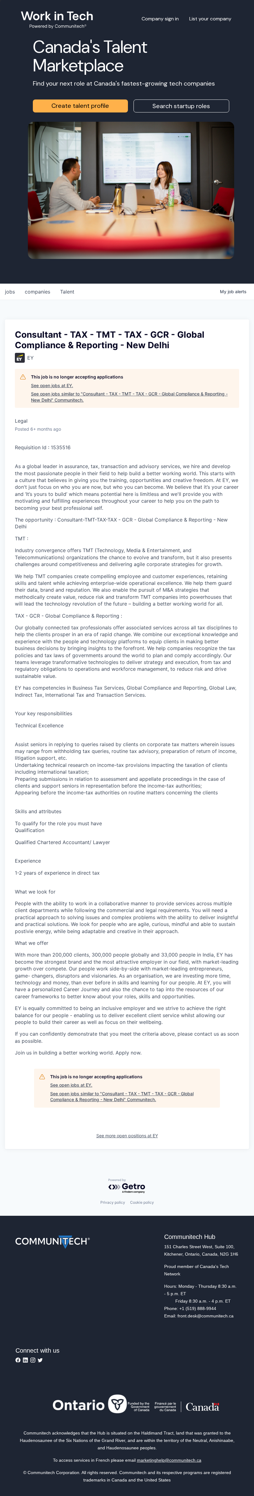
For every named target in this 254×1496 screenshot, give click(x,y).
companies (37, 292)
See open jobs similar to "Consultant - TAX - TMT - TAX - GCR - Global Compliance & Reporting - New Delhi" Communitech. (129, 397)
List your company (210, 18)
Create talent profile (80, 106)
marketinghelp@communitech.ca (169, 1460)
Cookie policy (142, 1202)
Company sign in (160, 18)
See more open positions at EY (127, 1135)
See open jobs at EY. (52, 385)
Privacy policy (112, 1202)
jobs (10, 292)
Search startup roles (181, 106)
